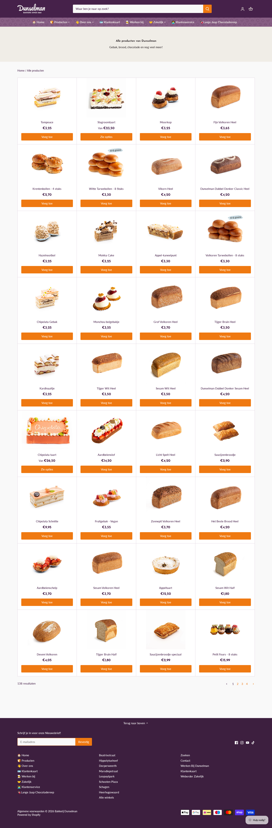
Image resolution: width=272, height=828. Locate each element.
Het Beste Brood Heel (225, 521)
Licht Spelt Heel (165, 454)
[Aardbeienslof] (106, 430)
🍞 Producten (25, 760)
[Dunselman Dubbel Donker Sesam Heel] (225, 363)
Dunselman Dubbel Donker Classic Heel (224, 188)
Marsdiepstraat (108, 771)
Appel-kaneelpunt (166, 255)
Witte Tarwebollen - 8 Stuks (106, 188)
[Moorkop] (165, 97)
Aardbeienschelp (47, 587)
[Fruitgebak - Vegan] (106, 496)
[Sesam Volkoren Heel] (106, 563)
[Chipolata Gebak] (47, 297)
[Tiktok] (253, 742)
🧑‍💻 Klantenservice (28, 787)
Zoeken (185, 755)
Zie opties (106, 136)
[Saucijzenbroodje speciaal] (165, 629)
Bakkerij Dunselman (66, 811)
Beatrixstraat (107, 755)
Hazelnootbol (47, 255)
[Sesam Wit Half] (225, 563)
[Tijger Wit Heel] (106, 363)
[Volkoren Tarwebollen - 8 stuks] (225, 230)
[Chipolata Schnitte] (47, 496)
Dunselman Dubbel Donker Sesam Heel (225, 388)
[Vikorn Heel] (165, 164)
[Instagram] (242, 742)
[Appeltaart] (165, 563)
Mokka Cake (106, 255)
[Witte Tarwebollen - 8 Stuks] (106, 164)
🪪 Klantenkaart (27, 771)
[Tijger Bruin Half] (106, 629)
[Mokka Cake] (106, 230)
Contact (185, 760)
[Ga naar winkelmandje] (251, 9)
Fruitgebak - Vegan (106, 521)
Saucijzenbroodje (225, 454)
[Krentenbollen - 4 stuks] (47, 164)
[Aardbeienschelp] (47, 563)
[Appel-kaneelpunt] (165, 230)
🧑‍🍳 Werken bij (26, 776)
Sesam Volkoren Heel (106, 587)
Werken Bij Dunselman (195, 765)
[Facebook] (236, 742)
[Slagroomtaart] (106, 97)
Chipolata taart (47, 454)
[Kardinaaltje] (47, 363)
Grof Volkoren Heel (166, 321)
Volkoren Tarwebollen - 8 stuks (225, 255)
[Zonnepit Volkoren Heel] (165, 496)
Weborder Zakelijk (192, 776)
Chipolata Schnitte (47, 521)
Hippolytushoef (108, 760)
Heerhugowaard (109, 792)
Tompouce (47, 122)
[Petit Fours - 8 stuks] (225, 629)
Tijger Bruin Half (106, 654)
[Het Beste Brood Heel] (225, 496)
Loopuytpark (107, 776)
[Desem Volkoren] (47, 629)
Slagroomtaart (106, 122)
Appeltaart (165, 587)
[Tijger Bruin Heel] (225, 297)
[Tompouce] (47, 97)
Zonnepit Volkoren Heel (165, 521)
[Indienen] (207, 9)
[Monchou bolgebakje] (106, 297)
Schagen (104, 787)
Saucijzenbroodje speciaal (166, 654)
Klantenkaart (189, 771)
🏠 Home (23, 755)
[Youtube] (247, 742)
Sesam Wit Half (225, 587)
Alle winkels (106, 797)
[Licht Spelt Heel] (165, 430)
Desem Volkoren (47, 654)
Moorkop (166, 122)
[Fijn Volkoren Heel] (225, 97)
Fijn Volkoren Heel (225, 122)
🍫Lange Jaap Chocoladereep (35, 792)
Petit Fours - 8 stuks (225, 654)
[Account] (243, 9)
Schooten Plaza (108, 781)
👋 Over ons (25, 765)
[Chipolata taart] (47, 430)
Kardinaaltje (47, 388)
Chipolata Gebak (47, 321)
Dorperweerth (108, 765)
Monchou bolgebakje (106, 321)
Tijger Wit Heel (106, 388)
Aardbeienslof (106, 454)
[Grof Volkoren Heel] (165, 297)
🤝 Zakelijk (24, 781)
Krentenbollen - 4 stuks (47, 188)
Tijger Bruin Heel (225, 321)
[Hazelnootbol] (47, 230)
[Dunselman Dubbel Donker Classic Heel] (225, 164)
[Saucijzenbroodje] (225, 430)
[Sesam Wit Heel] (165, 363)
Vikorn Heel (165, 188)
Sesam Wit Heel (166, 388)
